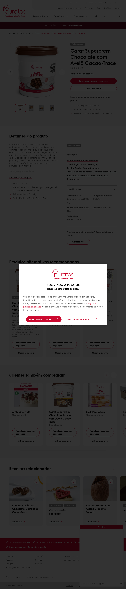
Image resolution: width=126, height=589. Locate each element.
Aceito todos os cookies (40, 319)
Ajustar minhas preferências (78, 319)
